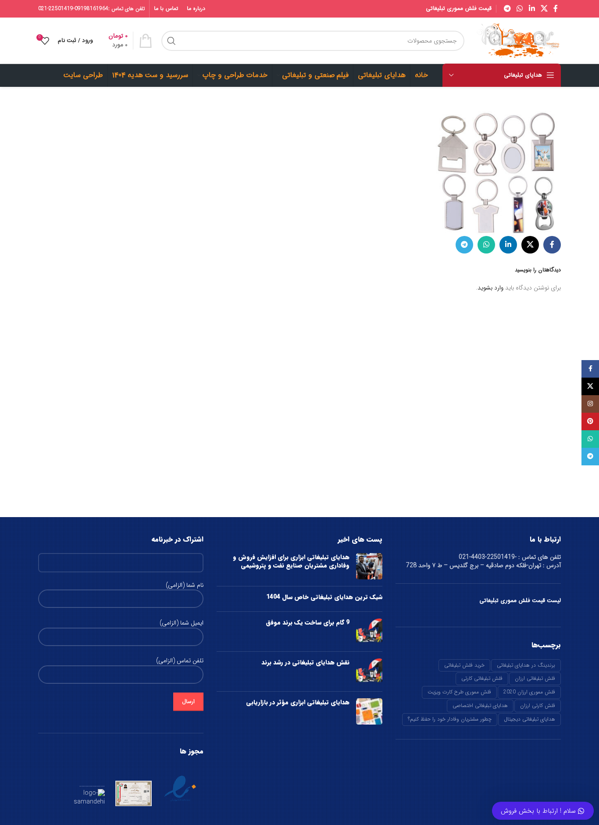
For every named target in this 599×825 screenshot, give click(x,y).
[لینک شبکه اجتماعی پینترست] (590, 421)
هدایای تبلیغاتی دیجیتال (529, 719)
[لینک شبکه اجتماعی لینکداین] (532, 9)
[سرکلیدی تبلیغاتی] (495, 170)
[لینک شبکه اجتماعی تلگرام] (507, 9)
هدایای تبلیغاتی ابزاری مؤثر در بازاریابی (297, 702)
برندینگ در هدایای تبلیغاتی (526, 665)
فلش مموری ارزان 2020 (529, 692)
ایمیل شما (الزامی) (181, 623)
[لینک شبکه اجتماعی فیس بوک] (556, 9)
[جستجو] (171, 41)
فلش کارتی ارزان (537, 705)
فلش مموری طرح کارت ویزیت (459, 692)
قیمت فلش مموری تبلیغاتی (459, 8)
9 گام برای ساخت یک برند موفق (307, 622)
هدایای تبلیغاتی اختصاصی (480, 705)
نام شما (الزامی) (184, 585)
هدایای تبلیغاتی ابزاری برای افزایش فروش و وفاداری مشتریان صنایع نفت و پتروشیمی (291, 561)
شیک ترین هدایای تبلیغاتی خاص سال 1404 (324, 597)
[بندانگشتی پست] (369, 566)
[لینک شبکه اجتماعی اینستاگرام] (590, 404)
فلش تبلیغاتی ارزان (535, 678)
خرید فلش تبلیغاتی (464, 665)
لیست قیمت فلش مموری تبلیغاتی (520, 600)
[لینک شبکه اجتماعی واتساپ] (520, 9)
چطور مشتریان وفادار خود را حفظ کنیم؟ (450, 719)
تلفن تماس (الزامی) (179, 661)
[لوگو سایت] (517, 40)
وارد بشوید (490, 288)
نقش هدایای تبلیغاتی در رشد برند (305, 662)
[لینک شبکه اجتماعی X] (544, 9)
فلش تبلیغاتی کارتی (482, 678)
